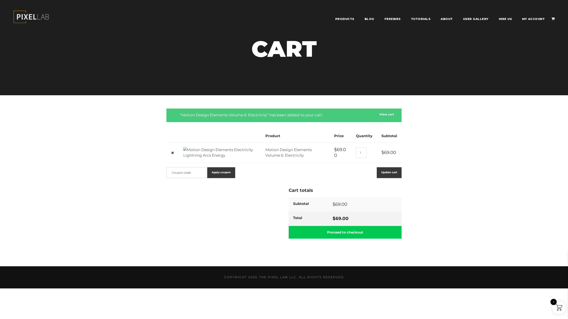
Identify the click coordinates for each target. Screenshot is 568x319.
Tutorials (421, 19)
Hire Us (505, 19)
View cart (386, 114)
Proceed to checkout (345, 232)
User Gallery (476, 19)
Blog (369, 19)
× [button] (172, 153)
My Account (533, 19)
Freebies (393, 19)
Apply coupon (221, 172)
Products (344, 19)
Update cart (389, 172)
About (447, 19)
